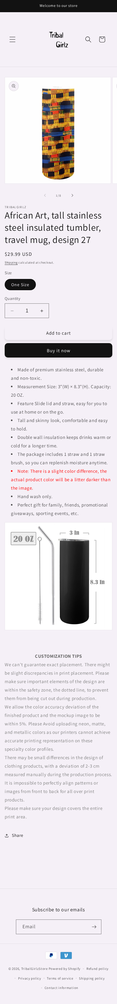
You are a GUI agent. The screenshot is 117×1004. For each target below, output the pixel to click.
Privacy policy (29, 978)
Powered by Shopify (65, 968)
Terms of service (60, 978)
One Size (20, 284)
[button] (12, 39)
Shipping (11, 262)
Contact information (61, 988)
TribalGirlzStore (34, 968)
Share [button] (17, 835)
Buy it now (59, 350)
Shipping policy (92, 978)
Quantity (12, 298)
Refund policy (97, 968)
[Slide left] (45, 195)
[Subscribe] (94, 926)
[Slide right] (72, 195)
